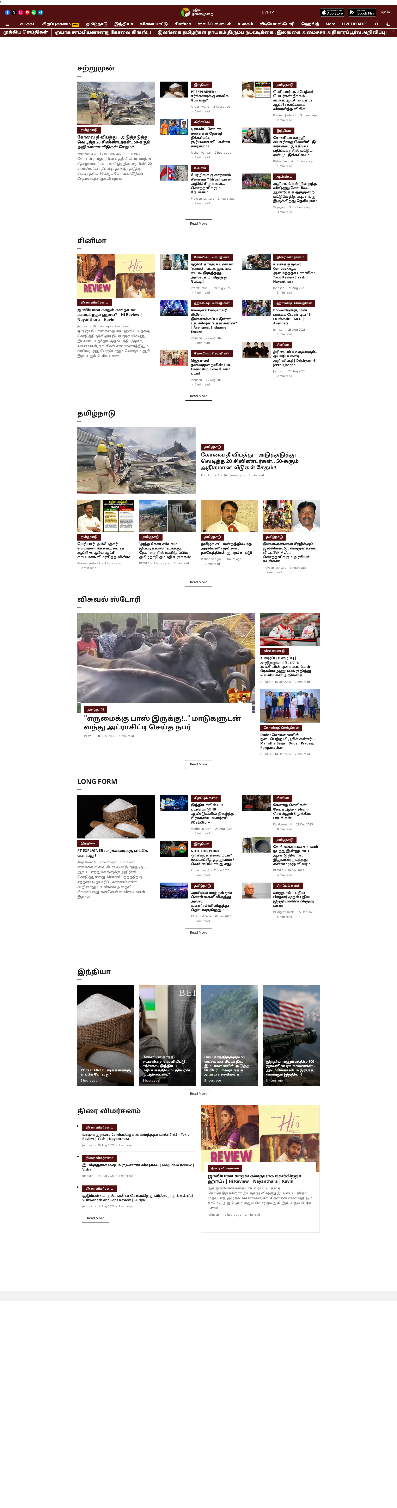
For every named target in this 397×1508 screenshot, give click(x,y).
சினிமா (183, 24)
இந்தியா (123, 24)
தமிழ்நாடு (97, 24)
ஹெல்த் (310, 24)
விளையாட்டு (154, 24)
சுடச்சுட (28, 24)
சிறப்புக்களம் (56, 24)
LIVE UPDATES (354, 24)
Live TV (268, 12)
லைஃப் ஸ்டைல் (214, 24)
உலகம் (245, 24)
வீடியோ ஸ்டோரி (277, 24)
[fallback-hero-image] (116, 103)
